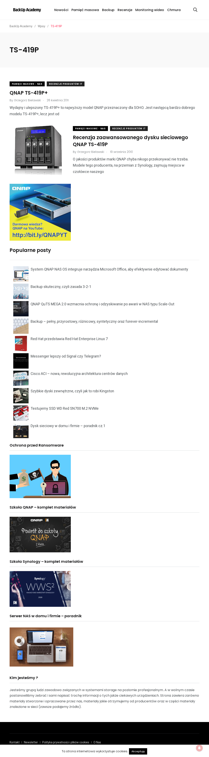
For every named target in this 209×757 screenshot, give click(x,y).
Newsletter (31, 742)
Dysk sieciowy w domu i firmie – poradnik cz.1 (68, 426)
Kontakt (15, 742)
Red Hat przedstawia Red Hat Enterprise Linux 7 (69, 339)
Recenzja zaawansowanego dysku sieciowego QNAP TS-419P (130, 141)
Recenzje (125, 10)
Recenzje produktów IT (65, 84)
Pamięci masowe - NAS (27, 84)
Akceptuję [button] (138, 751)
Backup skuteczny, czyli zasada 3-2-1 (61, 286)
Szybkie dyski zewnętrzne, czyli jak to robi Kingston (72, 391)
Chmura (174, 10)
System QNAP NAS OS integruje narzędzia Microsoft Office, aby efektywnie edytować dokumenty (109, 269)
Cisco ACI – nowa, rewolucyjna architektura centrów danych (79, 373)
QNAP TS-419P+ (29, 92)
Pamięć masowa (85, 10)
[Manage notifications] (199, 748)
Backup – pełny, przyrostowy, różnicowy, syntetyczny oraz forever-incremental (94, 321)
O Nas (97, 742)
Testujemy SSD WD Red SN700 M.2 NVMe (65, 408)
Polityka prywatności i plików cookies (65, 742)
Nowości (61, 10)
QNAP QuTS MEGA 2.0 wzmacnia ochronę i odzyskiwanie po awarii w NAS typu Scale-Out (102, 304)
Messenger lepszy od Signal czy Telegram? (66, 356)
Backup (108, 10)
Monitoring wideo (149, 10)
